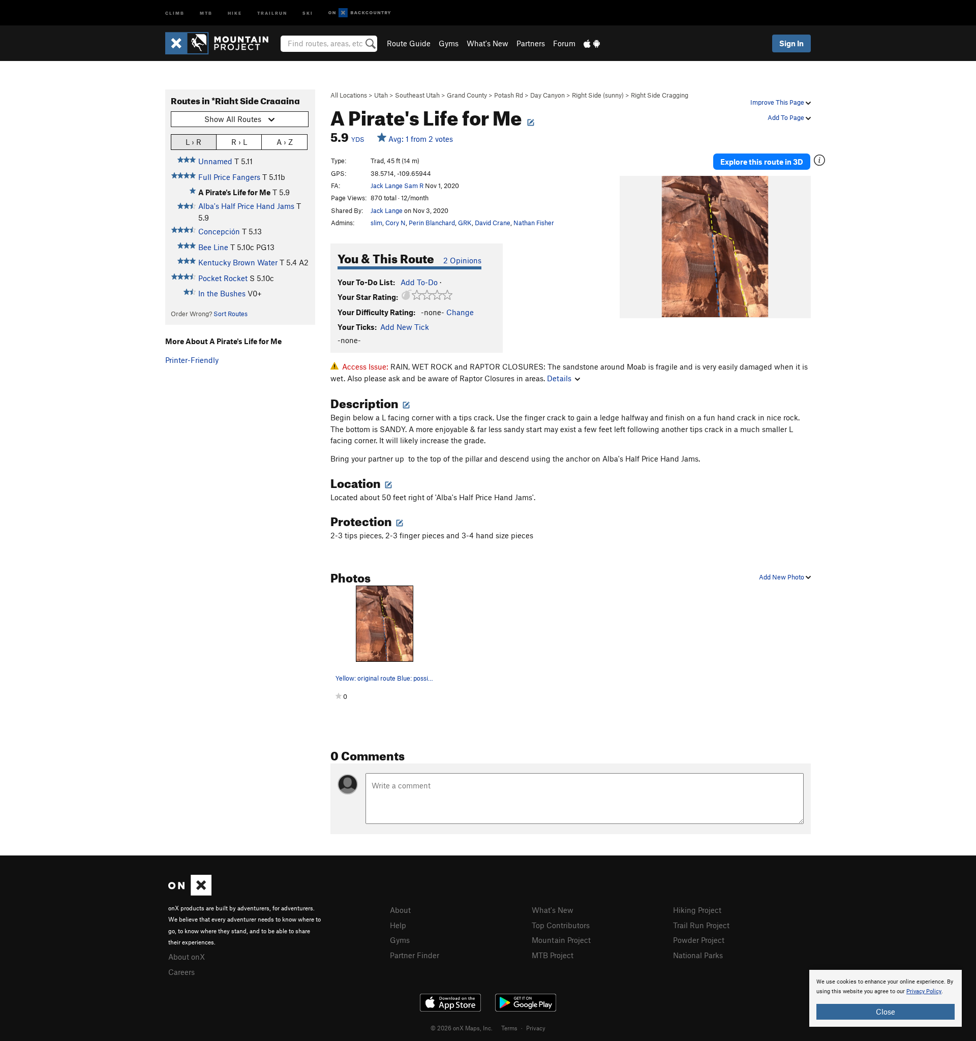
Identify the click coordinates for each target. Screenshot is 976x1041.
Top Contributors (561, 925)
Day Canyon (547, 95)
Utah (381, 95)
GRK (465, 223)
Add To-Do (419, 282)
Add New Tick (404, 326)
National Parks (698, 955)
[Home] (222, 43)
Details (559, 378)
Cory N (395, 223)
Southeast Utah (417, 95)
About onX (186, 956)
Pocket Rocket (223, 278)
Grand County (467, 95)
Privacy (535, 1027)
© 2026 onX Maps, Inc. (462, 1027)
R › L (239, 141)
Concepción (219, 231)
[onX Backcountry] (360, 13)
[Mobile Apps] (592, 43)
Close (885, 1011)
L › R (193, 141)
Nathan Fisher (533, 223)
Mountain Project (561, 939)
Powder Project (698, 939)
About (400, 909)
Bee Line (213, 247)
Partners (530, 43)
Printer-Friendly (192, 359)
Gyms (449, 43)
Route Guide (409, 43)
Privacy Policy (923, 991)
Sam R (413, 185)
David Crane (492, 223)
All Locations (348, 95)
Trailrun (272, 12)
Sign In (791, 43)
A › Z (285, 141)
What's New (487, 43)
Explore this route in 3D (761, 161)
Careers (181, 971)
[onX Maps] (189, 892)
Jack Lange (387, 185)
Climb (175, 12)
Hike (235, 12)
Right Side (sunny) (598, 95)
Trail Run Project (701, 925)
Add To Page (787, 117)
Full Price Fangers (229, 176)
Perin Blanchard (432, 223)
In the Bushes (222, 293)
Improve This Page (778, 102)
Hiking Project (697, 909)
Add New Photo (782, 577)
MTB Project (552, 955)
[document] (885, 998)
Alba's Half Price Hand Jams (246, 205)
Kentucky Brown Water (238, 262)
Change (460, 312)
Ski (307, 12)
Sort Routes (231, 314)
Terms (509, 1027)
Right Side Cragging (659, 95)
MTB (206, 12)
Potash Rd (508, 95)
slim (376, 223)
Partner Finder (414, 955)
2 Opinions (462, 260)
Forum (564, 43)
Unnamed (215, 161)
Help (398, 925)
